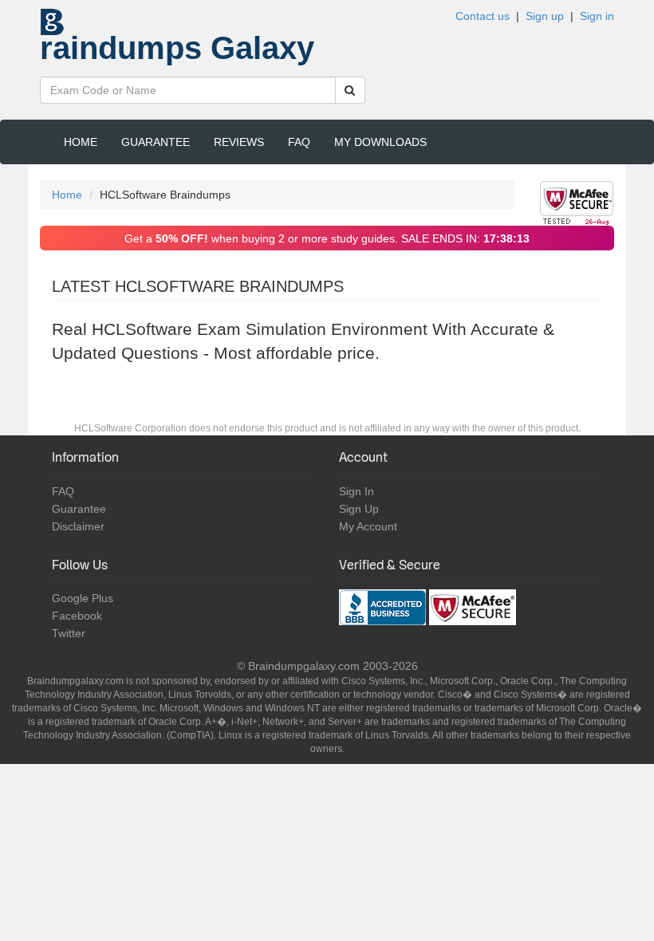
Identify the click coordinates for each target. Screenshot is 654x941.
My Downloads (380, 142)
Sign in (597, 16)
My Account (368, 526)
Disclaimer (78, 526)
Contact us (482, 16)
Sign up (545, 16)
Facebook (77, 615)
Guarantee (155, 142)
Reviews (239, 142)
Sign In (356, 491)
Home (80, 142)
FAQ (299, 142)
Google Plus (82, 598)
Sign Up (359, 508)
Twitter (68, 633)
